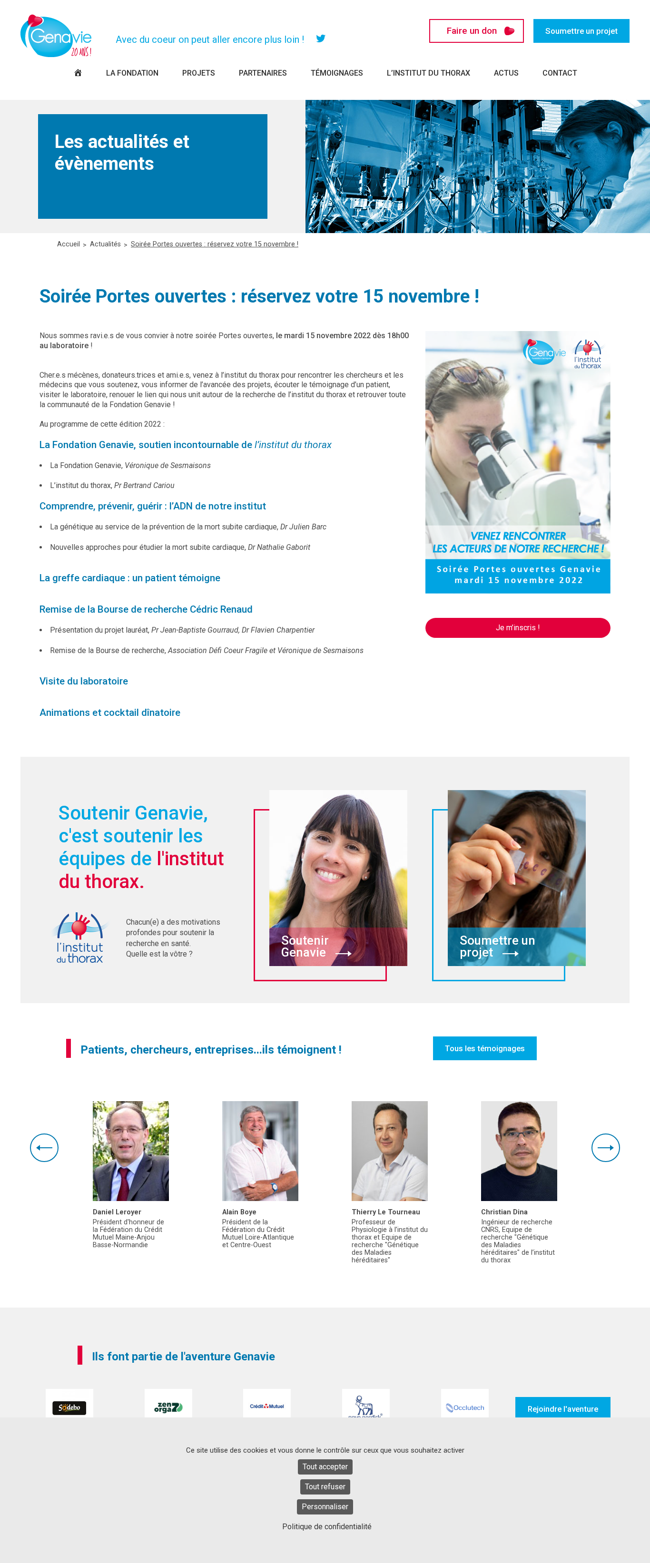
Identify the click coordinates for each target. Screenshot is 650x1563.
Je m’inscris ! (518, 627)
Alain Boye (239, 1212)
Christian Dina (504, 1212)
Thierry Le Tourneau (386, 1212)
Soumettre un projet (581, 31)
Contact (559, 73)
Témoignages (337, 73)
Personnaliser (325, 1506)
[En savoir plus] (131, 1151)
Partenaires (263, 73)
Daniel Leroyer (117, 1212)
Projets (198, 73)
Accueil (68, 244)
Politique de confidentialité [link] (327, 1526)
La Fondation (132, 73)
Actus (506, 73)
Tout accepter (325, 1466)
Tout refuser (325, 1486)
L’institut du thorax (428, 73)
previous (44, 1147)
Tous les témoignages (485, 1048)
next (605, 1147)
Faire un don (472, 30)
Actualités (105, 244)
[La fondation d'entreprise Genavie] (56, 35)
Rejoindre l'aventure (563, 1409)
